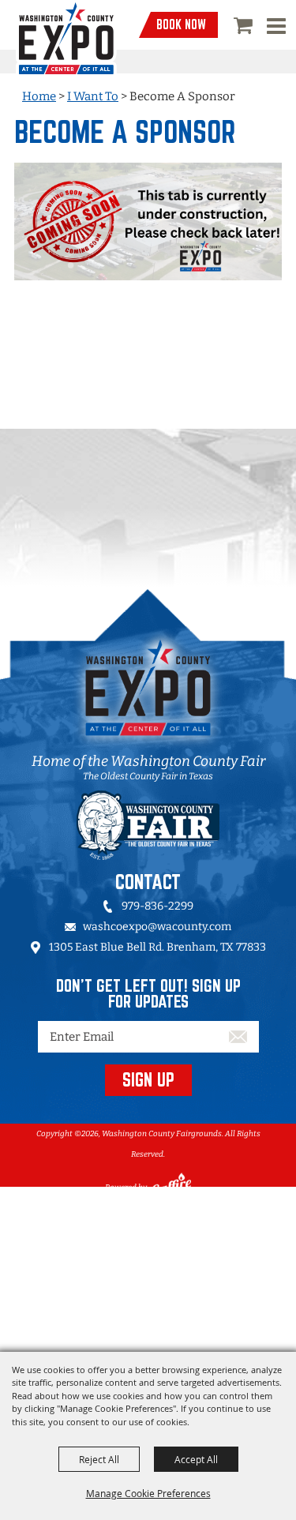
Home (39, 96)
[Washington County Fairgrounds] (66, 39)
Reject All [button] (99, 1459)
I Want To (92, 96)
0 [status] (245, 25)
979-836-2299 (157, 906)
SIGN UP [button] (148, 1079)
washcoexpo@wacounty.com (157, 926)
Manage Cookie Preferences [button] (148, 1493)
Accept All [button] (196, 1459)
